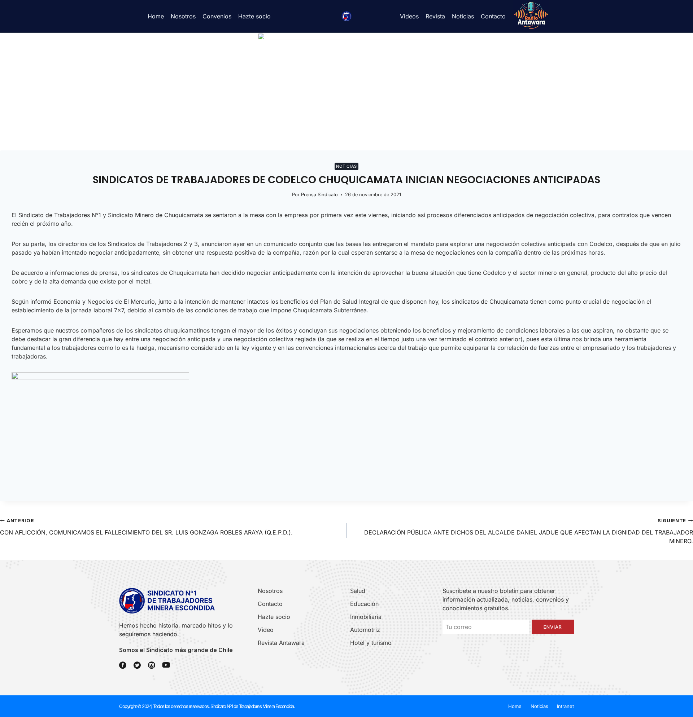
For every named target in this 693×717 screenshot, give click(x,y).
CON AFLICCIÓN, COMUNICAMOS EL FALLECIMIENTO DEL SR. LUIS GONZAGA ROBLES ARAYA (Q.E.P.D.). (146, 527)
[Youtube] (166, 665)
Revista (435, 16)
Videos (409, 16)
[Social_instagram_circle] (151, 665)
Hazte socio (254, 16)
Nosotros (183, 16)
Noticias (463, 16)
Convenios (216, 16)
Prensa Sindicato (319, 194)
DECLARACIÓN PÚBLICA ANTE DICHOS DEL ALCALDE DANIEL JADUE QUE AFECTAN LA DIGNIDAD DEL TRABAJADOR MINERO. (528, 531)
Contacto (493, 16)
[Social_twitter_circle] (137, 665)
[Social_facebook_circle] (122, 665)
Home (156, 16)
